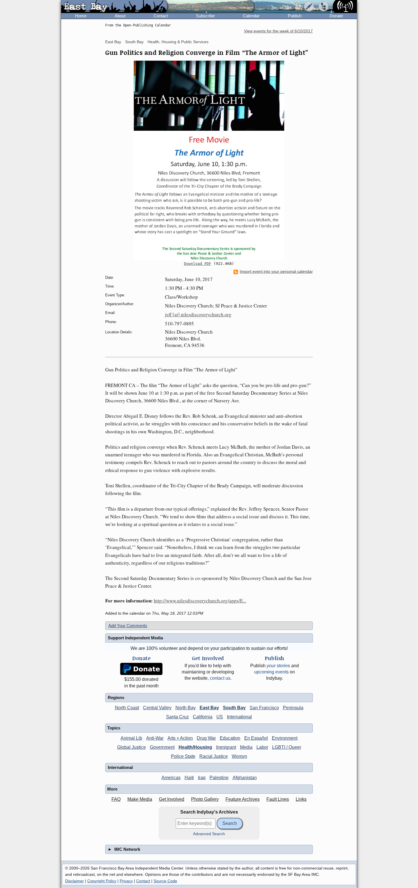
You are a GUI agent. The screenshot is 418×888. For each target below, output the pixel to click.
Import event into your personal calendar (276, 271)
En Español (256, 738)
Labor (262, 747)
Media (246, 747)
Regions (116, 697)
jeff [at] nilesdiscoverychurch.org (198, 314)
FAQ (116, 799)
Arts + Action (180, 738)
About (120, 15)
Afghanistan (245, 777)
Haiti (189, 777)
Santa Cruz (177, 716)
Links (301, 799)
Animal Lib (131, 738)
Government (162, 747)
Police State (183, 756)
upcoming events (271, 671)
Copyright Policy (101, 881)
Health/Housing (195, 747)
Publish (294, 15)
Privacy (126, 881)
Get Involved (171, 799)
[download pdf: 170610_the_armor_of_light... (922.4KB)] (209, 160)
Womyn (239, 756)
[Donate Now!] (141, 669)
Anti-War (155, 738)
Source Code (165, 881)
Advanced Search (209, 834)
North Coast (127, 707)
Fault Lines (277, 799)
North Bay (185, 707)
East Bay (113, 41)
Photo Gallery (205, 799)
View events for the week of (278, 31)
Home (80, 15)
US (219, 716)
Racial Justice (213, 756)
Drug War (206, 738)
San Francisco (264, 707)
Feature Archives (242, 799)
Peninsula (293, 707)
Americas (171, 777)
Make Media (139, 799)
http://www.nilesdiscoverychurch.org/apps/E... (200, 600)
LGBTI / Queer (286, 747)
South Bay (134, 41)
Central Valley (157, 707)
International (239, 716)
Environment (284, 738)
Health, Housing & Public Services (178, 41)
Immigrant (226, 747)
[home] (114, 7)
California (202, 716)
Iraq (202, 777)
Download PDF (197, 263)
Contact (161, 15)
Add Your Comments (127, 625)
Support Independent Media (135, 637)
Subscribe (205, 15)
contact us (220, 678)
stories (278, 665)
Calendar (251, 15)
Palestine (219, 777)
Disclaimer (74, 881)
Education (230, 738)
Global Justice (131, 747)
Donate (336, 15)
